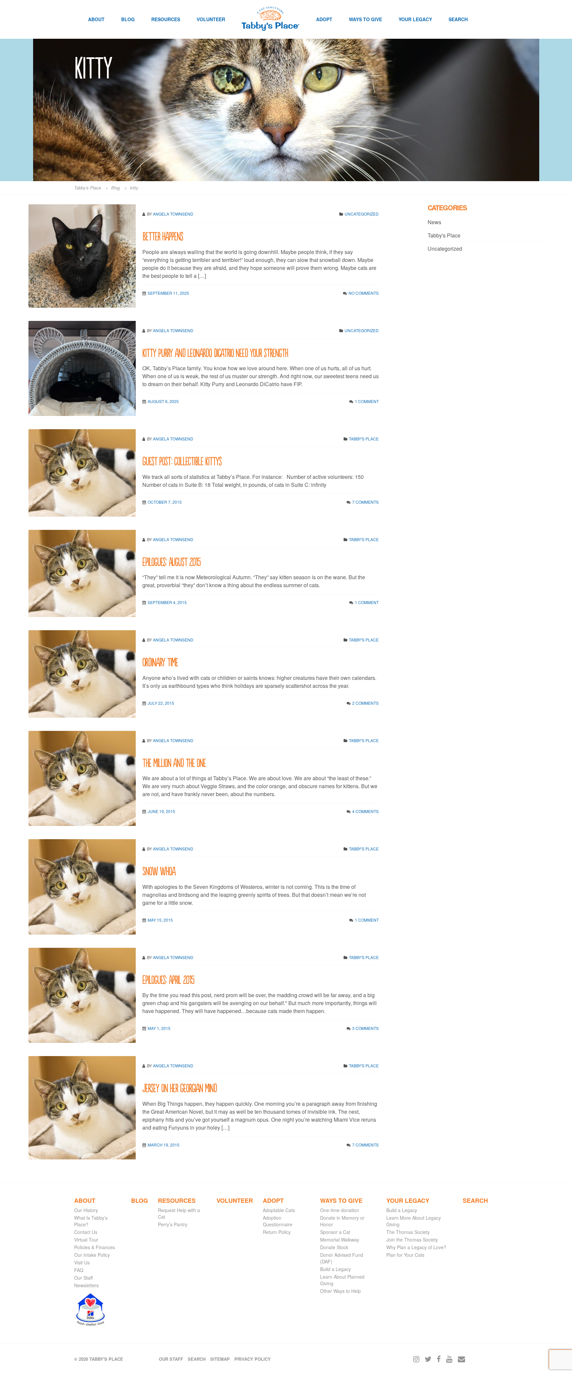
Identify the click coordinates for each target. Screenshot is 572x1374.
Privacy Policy (252, 1359)
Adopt (324, 19)
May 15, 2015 (160, 920)
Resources (165, 19)
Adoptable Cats (279, 1210)
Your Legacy (415, 19)
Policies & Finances (94, 1247)
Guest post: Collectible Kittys (181, 460)
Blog (128, 19)
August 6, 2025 (163, 401)
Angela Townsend (173, 214)
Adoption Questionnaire (277, 1221)
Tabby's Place (364, 438)
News (434, 222)
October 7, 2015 (165, 502)
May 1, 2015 (159, 1028)
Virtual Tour (86, 1239)
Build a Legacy (335, 1269)
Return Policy (277, 1232)
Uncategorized (362, 214)
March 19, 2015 (163, 1144)
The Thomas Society (408, 1232)
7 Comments (365, 502)
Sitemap (220, 1359)
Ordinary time (160, 661)
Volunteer (211, 19)
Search (458, 19)
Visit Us (82, 1262)
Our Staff (83, 1277)
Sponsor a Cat (335, 1232)
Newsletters (86, 1285)
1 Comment (367, 401)
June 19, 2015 (161, 811)
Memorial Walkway (339, 1239)
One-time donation (339, 1210)
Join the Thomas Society (412, 1239)
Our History (86, 1210)
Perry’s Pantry (172, 1224)
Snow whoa (158, 870)
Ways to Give (365, 19)
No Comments (364, 293)
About (96, 19)
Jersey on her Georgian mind (179, 1087)
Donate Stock (334, 1247)
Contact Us (85, 1232)
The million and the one (174, 762)
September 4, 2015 (167, 602)
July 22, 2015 (161, 703)
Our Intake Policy (92, 1254)
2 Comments (365, 703)
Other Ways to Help (340, 1291)
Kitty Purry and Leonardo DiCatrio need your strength (215, 352)
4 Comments (365, 811)
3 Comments (365, 1028)
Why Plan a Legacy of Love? (416, 1247)
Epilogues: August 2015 (171, 561)
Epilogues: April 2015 (168, 979)
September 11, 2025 (168, 293)
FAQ (78, 1270)
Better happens (162, 235)
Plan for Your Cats (405, 1254)
